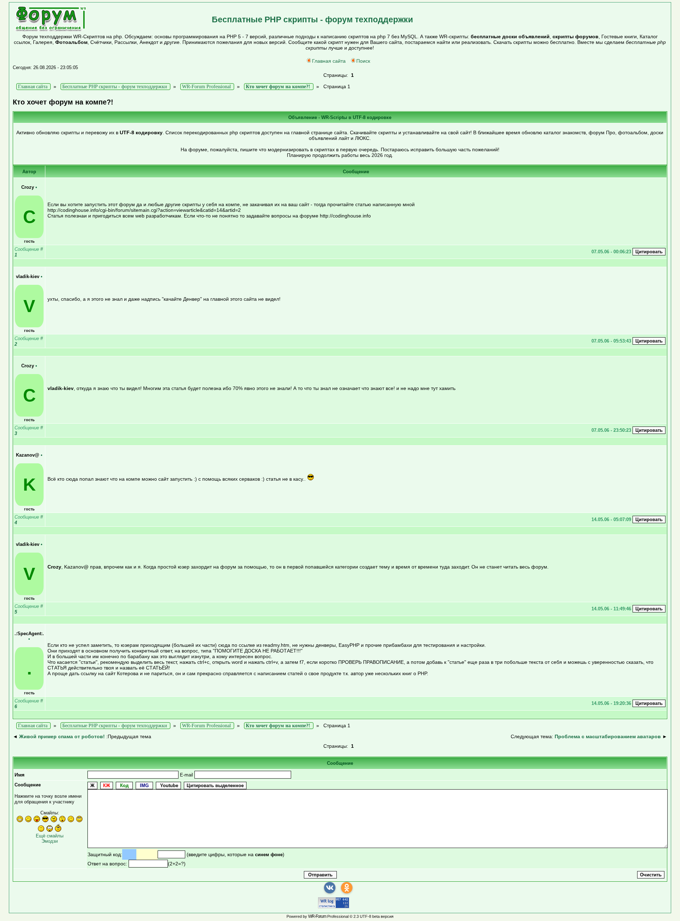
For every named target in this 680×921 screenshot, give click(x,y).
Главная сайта (329, 61)
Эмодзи (49, 841)
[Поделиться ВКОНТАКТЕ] (330, 888)
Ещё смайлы (49, 835)
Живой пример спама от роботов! (62, 736)
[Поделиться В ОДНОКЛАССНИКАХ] (347, 888)
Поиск (363, 61)
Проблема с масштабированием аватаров (608, 736)
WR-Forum (317, 916)
